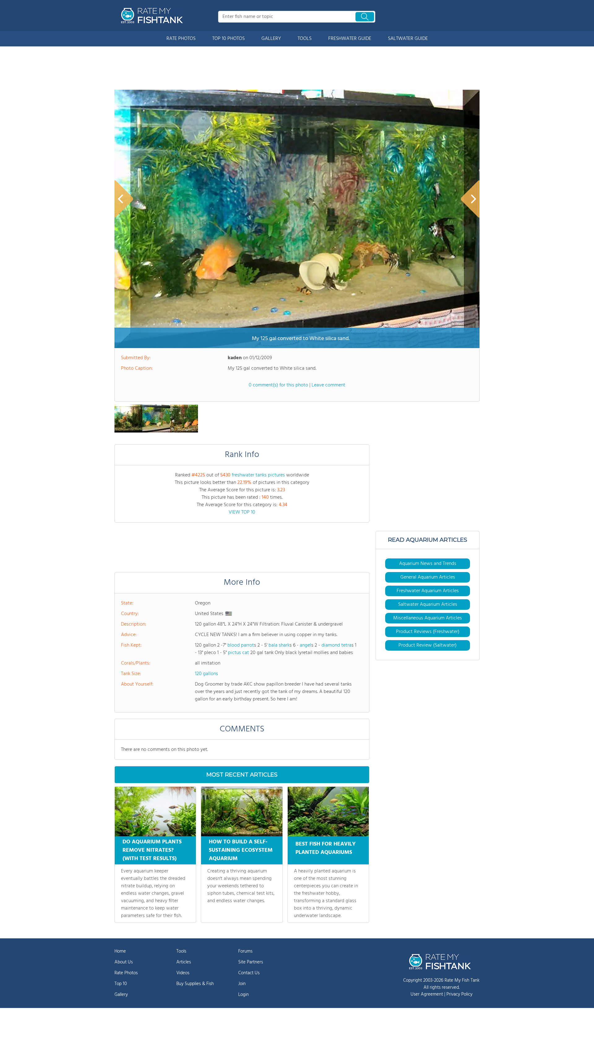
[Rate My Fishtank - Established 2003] (153, 15)
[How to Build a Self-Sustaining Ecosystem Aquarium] (241, 811)
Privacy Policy (459, 994)
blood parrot (240, 645)
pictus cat (238, 653)
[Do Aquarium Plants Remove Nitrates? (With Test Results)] (155, 811)
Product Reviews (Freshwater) (427, 632)
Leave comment (328, 385)
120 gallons (206, 674)
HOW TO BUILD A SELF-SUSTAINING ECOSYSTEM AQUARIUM (241, 850)
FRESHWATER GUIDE (349, 39)
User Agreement (427, 994)
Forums (245, 951)
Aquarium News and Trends (427, 564)
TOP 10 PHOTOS (228, 39)
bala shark (279, 645)
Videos (182, 973)
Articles (183, 962)
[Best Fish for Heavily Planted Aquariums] (328, 811)
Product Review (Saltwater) (427, 645)
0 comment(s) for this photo (278, 385)
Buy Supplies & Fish (195, 984)
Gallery (121, 994)
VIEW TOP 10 (242, 512)
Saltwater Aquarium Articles (427, 605)
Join (242, 984)
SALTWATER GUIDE (408, 39)
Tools (181, 951)
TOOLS (305, 39)
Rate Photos (126, 973)
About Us (123, 962)
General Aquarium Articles (427, 577)
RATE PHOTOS (181, 39)
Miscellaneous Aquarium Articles (427, 618)
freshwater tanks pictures (258, 475)
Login (243, 994)
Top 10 (120, 984)
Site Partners (250, 962)
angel (305, 645)
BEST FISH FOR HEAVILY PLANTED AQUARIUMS (325, 848)
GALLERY (271, 39)
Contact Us (249, 973)
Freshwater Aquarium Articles (428, 591)
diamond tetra (336, 645)
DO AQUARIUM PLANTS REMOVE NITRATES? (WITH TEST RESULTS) (152, 850)
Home (120, 951)
